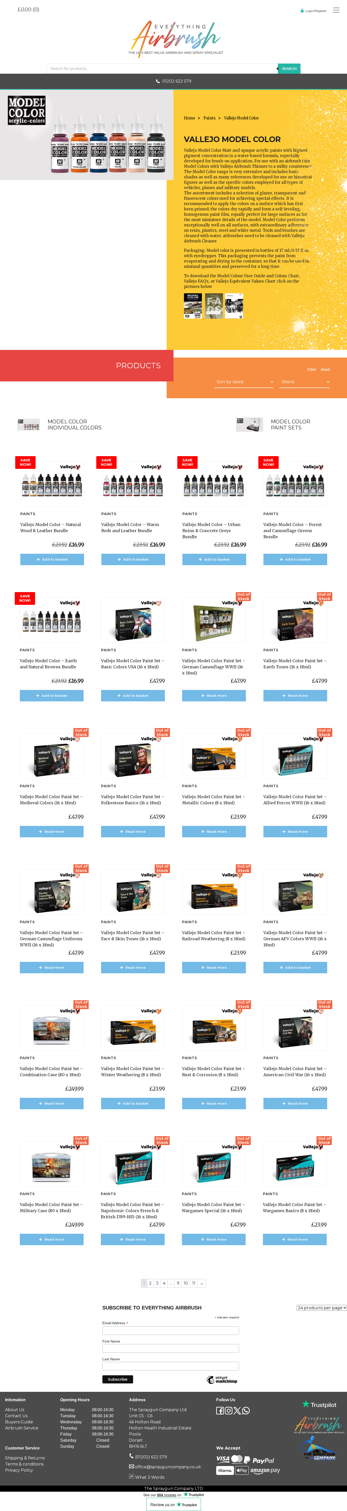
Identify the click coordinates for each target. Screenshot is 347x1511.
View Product (55, 574)
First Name (111, 1341)
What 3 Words (149, 1477)
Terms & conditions (24, 1464)
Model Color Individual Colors (75, 425)
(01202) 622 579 (150, 1457)
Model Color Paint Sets (290, 425)
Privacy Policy (19, 1470)
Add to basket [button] (55, 559)
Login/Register (316, 11)
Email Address (115, 1323)
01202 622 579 (176, 81)
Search (289, 68)
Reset (325, 369)
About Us (14, 1409)
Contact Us (16, 1415)
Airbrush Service (21, 1428)
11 (193, 1283)
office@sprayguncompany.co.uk (168, 1466)
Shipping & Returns (25, 1458)
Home (189, 118)
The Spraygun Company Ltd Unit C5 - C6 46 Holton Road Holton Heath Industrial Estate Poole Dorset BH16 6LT (160, 1428)
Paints (209, 118)
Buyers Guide (19, 1422)
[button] (78, 468)
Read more (217, 695)
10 (186, 1283)
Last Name (111, 1359)
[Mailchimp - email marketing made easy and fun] (222, 1383)
